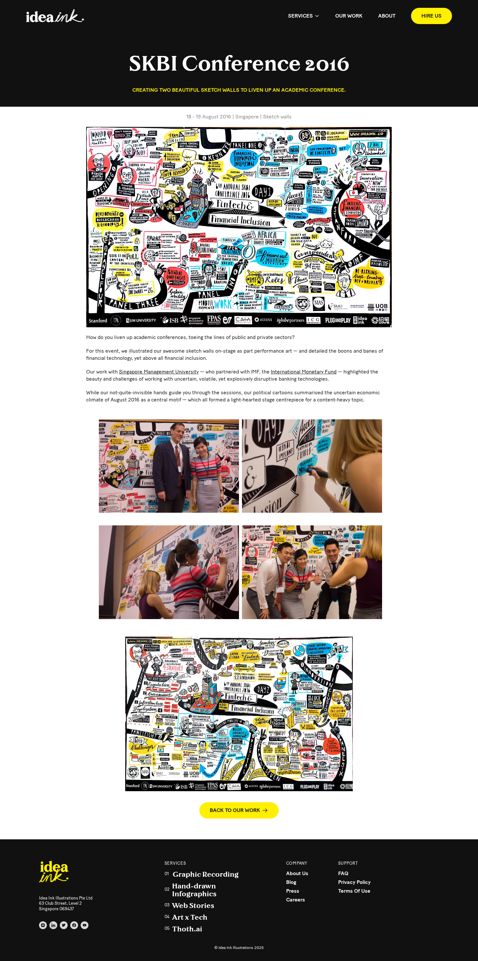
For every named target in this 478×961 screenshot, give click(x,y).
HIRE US (431, 16)
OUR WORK (349, 16)
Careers (295, 900)
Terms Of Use (354, 891)
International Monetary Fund (304, 372)
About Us (297, 873)
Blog (291, 882)
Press (292, 891)
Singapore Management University (159, 372)
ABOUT (386, 16)
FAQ (343, 873)
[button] (304, 16)
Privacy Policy (354, 882)
